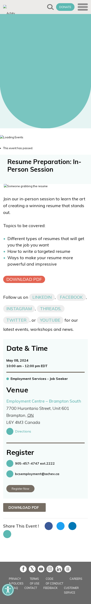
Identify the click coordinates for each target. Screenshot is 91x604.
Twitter (16, 320)
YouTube (50, 320)
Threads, (50, 308)
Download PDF (24, 279)
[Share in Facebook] (49, 526)
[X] (32, 569)
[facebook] (23, 569)
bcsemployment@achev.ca (37, 474)
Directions (23, 431)
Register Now (20, 488)
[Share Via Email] (7, 534)
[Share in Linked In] (72, 526)
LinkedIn (42, 297)
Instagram (19, 308)
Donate (65, 7)
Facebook (71, 297)
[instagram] (50, 569)
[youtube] (41, 569)
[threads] (67, 569)
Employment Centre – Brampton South (43, 401)
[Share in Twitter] (61, 526)
